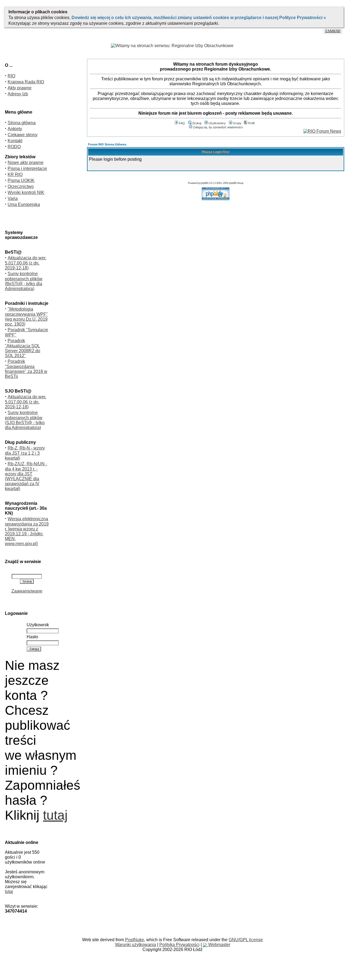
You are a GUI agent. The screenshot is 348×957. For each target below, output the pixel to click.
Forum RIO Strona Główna (107, 144)
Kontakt (15, 140)
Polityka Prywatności (179, 944)
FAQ (182, 123)
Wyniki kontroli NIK (26, 192)
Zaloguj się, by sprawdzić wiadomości (218, 127)
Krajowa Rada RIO (26, 82)
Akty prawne (20, 88)
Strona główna (22, 122)
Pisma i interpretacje (27, 168)
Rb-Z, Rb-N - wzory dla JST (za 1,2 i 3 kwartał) (25, 453)
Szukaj (196, 123)
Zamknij (332, 31)
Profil (251, 123)
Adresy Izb (18, 94)
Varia (13, 198)
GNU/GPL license (246, 939)
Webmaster (218, 944)
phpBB (204, 182)
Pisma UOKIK (21, 180)
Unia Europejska (24, 204)
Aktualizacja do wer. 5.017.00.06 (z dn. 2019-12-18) (25, 263)
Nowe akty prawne (26, 162)
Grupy (237, 123)
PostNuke (134, 939)
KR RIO (15, 174)
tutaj (55, 815)
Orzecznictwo (21, 186)
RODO (14, 146)
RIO (11, 76)
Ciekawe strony (23, 134)
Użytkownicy (217, 123)
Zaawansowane (26, 591)
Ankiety (15, 128)
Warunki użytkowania (135, 944)
